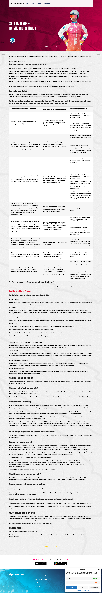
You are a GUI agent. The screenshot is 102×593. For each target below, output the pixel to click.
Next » (57, 47)
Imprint (88, 590)
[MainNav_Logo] (17, 3)
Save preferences (94, 587)
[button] (99, 569)
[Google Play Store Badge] (60, 561)
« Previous (46, 47)
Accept (71, 587)
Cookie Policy (79, 590)
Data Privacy (84, 590)
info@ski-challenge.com (43, 575)
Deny (83, 587)
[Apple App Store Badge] (41, 562)
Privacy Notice (42, 587)
